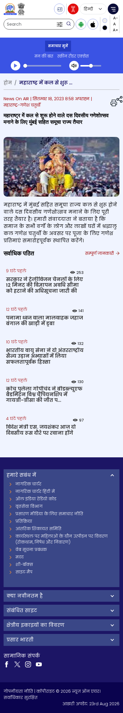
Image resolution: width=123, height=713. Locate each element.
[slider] (42, 66)
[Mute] (74, 65)
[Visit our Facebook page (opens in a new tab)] (7, 664)
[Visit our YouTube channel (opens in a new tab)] (39, 664)
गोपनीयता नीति (18, 691)
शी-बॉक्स (24, 564)
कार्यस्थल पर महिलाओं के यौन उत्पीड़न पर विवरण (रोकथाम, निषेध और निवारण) (62, 539)
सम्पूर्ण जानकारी (100, 253)
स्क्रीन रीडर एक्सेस (73, 56)
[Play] (15, 65)
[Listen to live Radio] (73, 9)
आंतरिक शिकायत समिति (38, 529)
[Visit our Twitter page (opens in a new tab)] (17, 664)
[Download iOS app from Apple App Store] (92, 24)
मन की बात (43, 56)
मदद (20, 557)
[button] (60, 24)
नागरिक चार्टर (28, 484)
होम (8, 82)
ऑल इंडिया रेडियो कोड (36, 499)
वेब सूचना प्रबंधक (31, 550)
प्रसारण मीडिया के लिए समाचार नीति (49, 514)
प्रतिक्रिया (24, 521)
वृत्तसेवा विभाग (29, 506)
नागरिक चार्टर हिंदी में (35, 491)
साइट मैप (24, 572)
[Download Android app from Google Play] (81, 24)
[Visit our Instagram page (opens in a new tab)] (28, 664)
